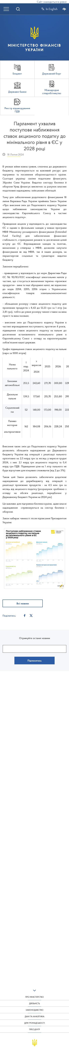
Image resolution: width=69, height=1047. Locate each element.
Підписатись (34, 660)
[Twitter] (31, 615)
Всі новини (23, 603)
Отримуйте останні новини (34, 638)
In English (51, 8)
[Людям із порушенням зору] (64, 8)
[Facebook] (24, 615)
